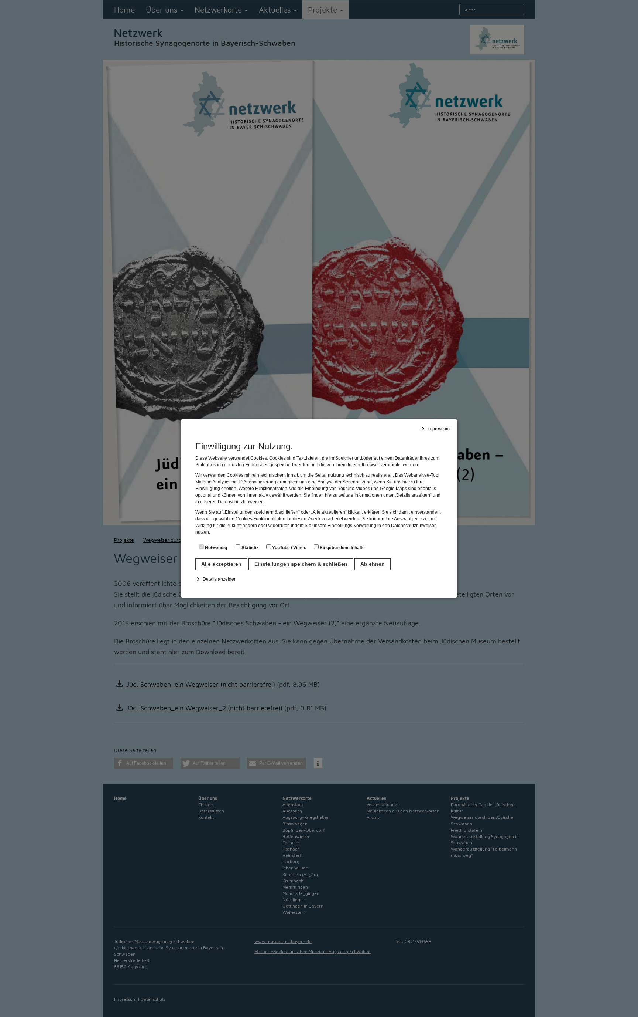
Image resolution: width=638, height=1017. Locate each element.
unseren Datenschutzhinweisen (232, 501)
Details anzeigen (220, 579)
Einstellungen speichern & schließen (300, 564)
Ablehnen (372, 564)
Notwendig (215, 547)
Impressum (439, 428)
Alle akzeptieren (221, 564)
